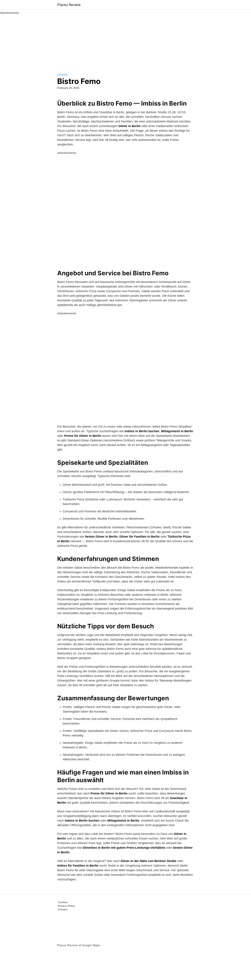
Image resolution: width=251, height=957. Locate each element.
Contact (62, 909)
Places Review (69, 4)
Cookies (63, 902)
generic (62, 74)
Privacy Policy (66, 905)
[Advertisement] (125, 40)
